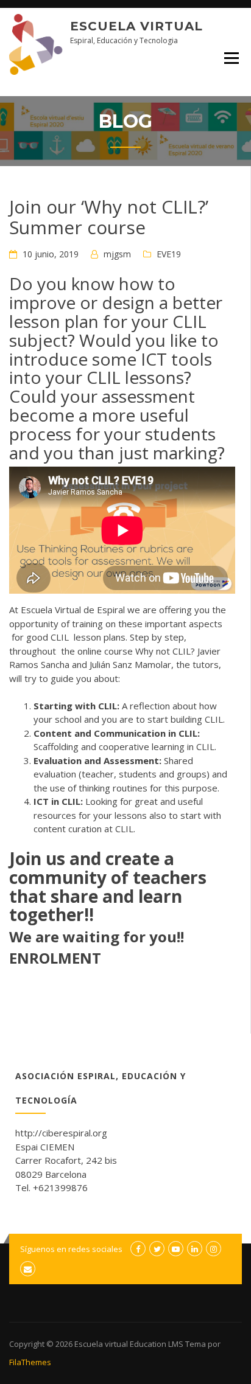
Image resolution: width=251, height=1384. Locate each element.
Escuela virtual (136, 26)
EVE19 (169, 254)
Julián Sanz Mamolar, (132, 664)
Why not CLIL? (165, 651)
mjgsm (117, 254)
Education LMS (156, 1343)
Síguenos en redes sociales (71, 1248)
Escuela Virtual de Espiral (73, 609)
